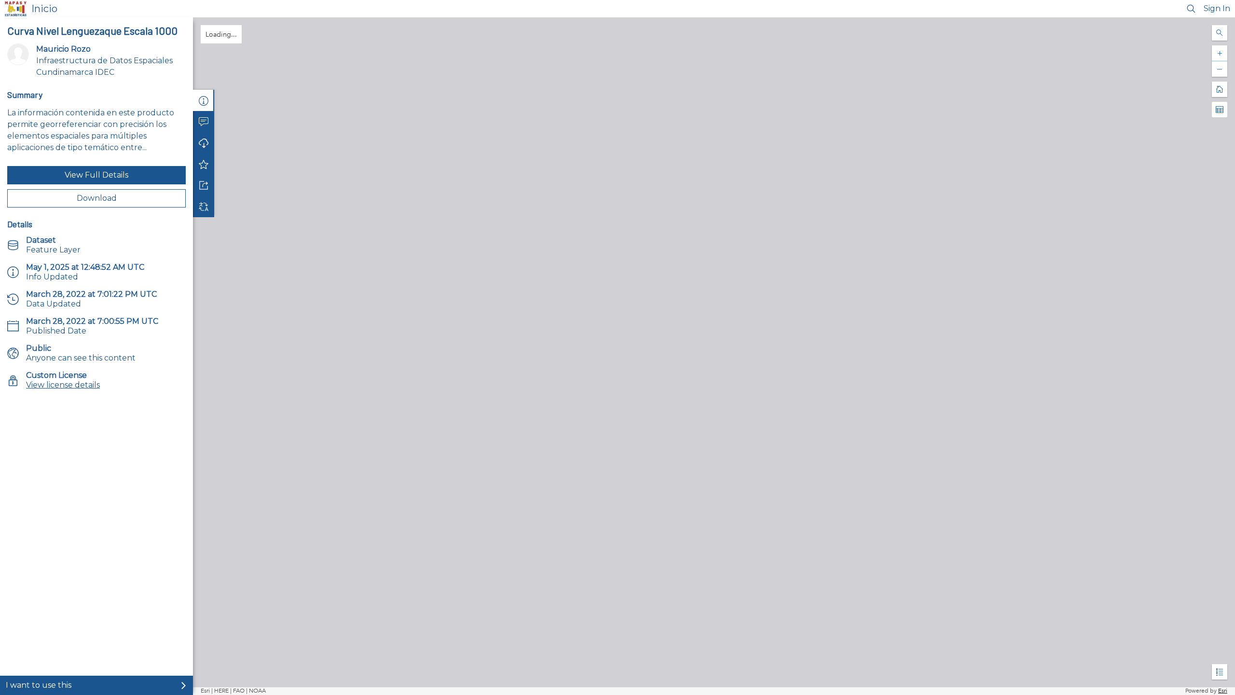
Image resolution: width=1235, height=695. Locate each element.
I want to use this (38, 685)
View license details (63, 384)
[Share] (203, 185)
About (203, 100)
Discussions (203, 121)
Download (97, 198)
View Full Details (96, 175)
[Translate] (203, 206)
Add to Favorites (203, 164)
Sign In (1217, 8)
